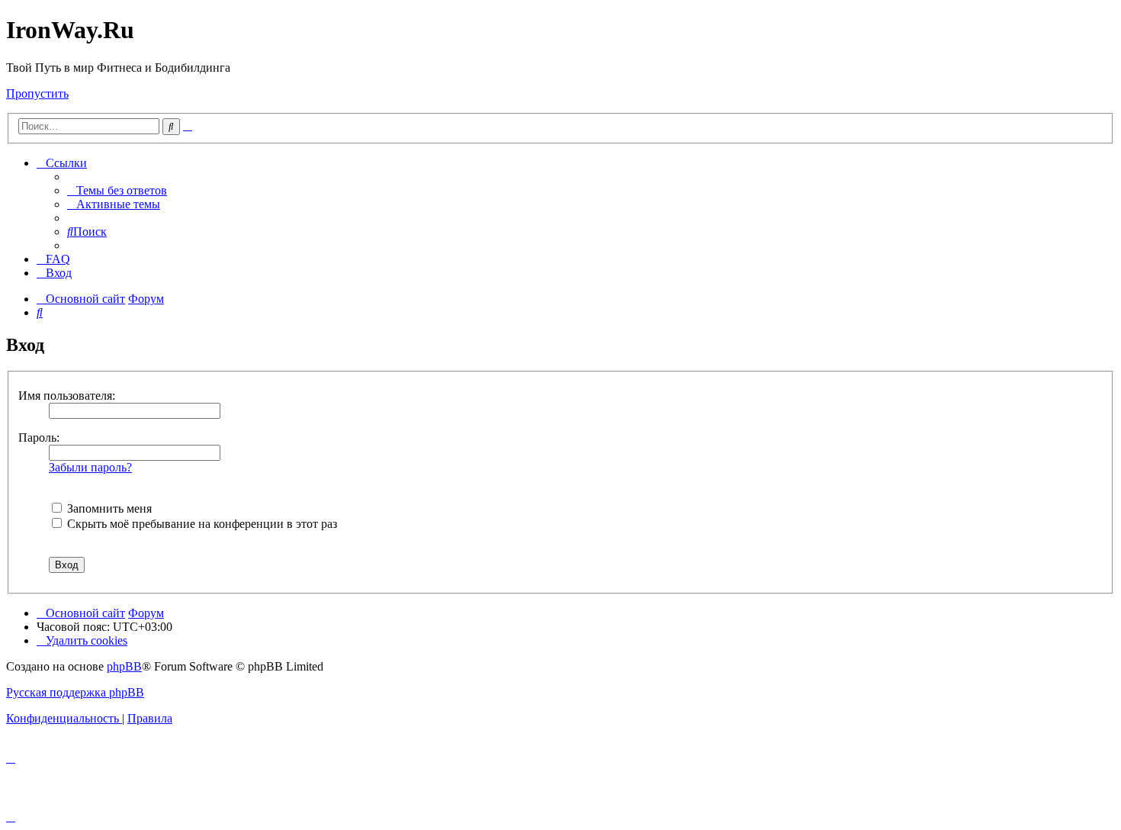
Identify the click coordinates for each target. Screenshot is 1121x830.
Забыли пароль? (90, 467)
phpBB (124, 666)
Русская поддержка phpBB (75, 692)
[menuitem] (117, 190)
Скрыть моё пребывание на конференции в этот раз (200, 523)
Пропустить (37, 93)
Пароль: (38, 437)
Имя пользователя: (66, 395)
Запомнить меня (108, 508)
